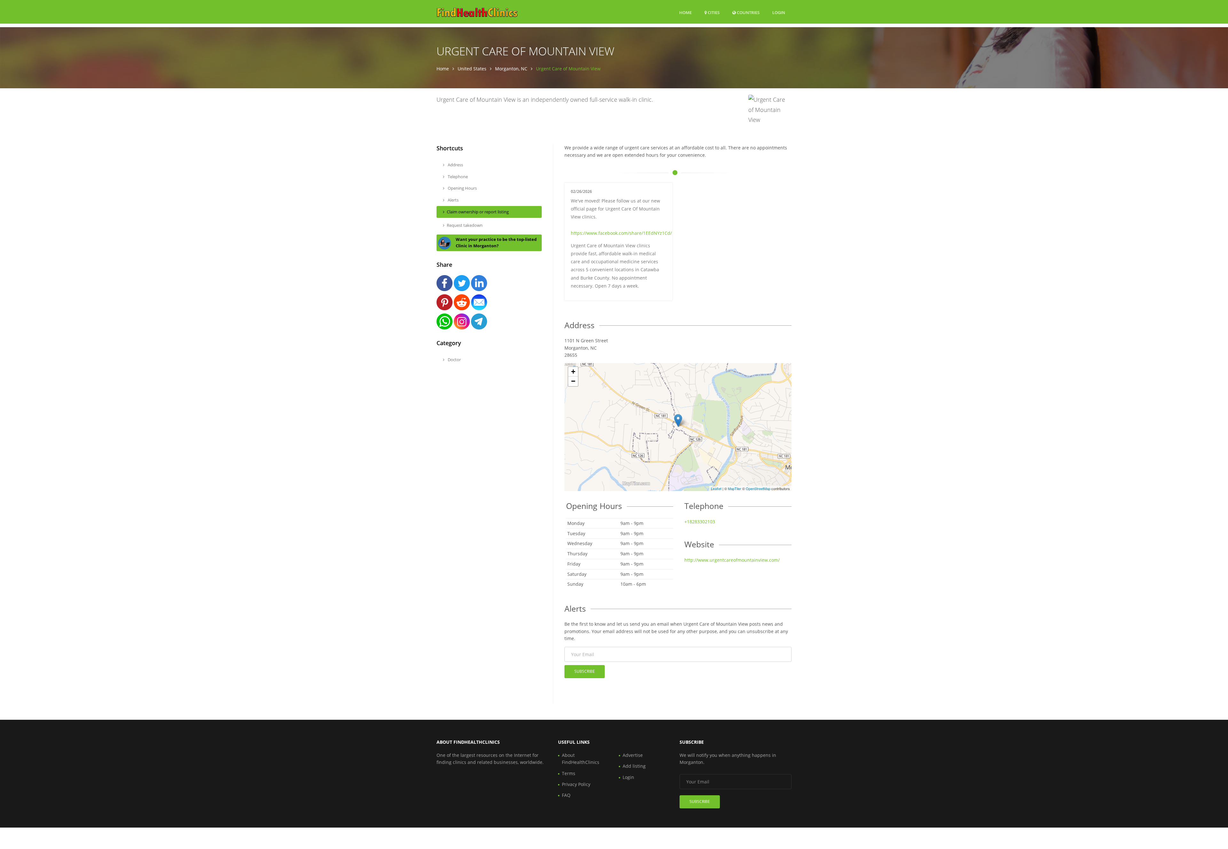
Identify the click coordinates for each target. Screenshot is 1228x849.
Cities (713, 12)
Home (685, 12)
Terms (568, 773)
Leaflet (716, 488)
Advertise (633, 755)
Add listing (634, 766)
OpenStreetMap (758, 488)
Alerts (453, 200)
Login (778, 12)
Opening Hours (462, 188)
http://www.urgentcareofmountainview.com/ (732, 560)
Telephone (457, 176)
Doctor (454, 359)
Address (455, 165)
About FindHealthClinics (580, 758)
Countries (748, 12)
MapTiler (734, 488)
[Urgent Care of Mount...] (678, 420)
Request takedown (465, 225)
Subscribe (584, 671)
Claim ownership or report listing (478, 212)
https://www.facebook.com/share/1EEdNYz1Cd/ (621, 233)
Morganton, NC (511, 69)
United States (472, 69)
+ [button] (573, 372)
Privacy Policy (576, 784)
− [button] (573, 381)
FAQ (566, 795)
